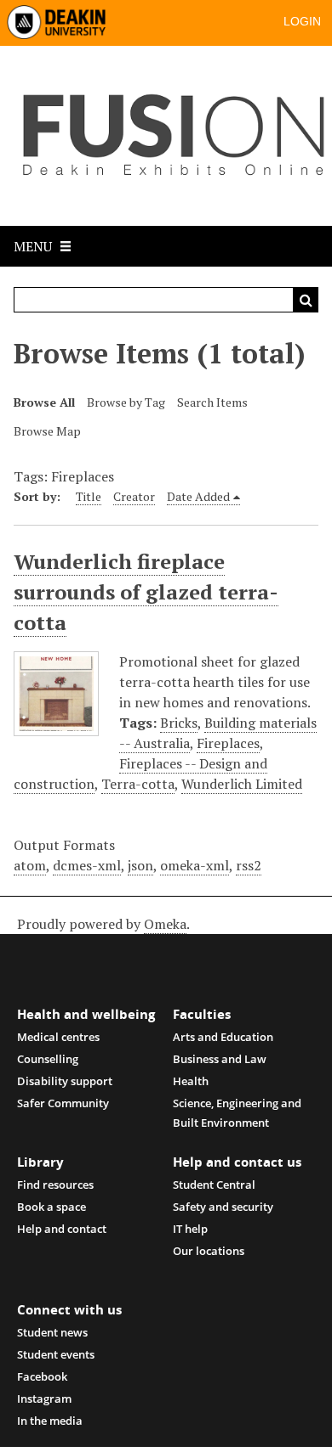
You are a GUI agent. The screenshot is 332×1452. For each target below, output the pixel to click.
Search (305, 299)
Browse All (44, 402)
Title (88, 496)
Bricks (178, 722)
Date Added (198, 496)
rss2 (248, 865)
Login (302, 21)
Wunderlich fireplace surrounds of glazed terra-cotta (146, 592)
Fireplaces (228, 743)
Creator (134, 496)
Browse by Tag (126, 402)
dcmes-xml (87, 865)
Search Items (212, 402)
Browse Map (47, 431)
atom (30, 865)
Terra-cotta (138, 783)
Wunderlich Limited (241, 783)
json (140, 865)
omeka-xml (194, 865)
